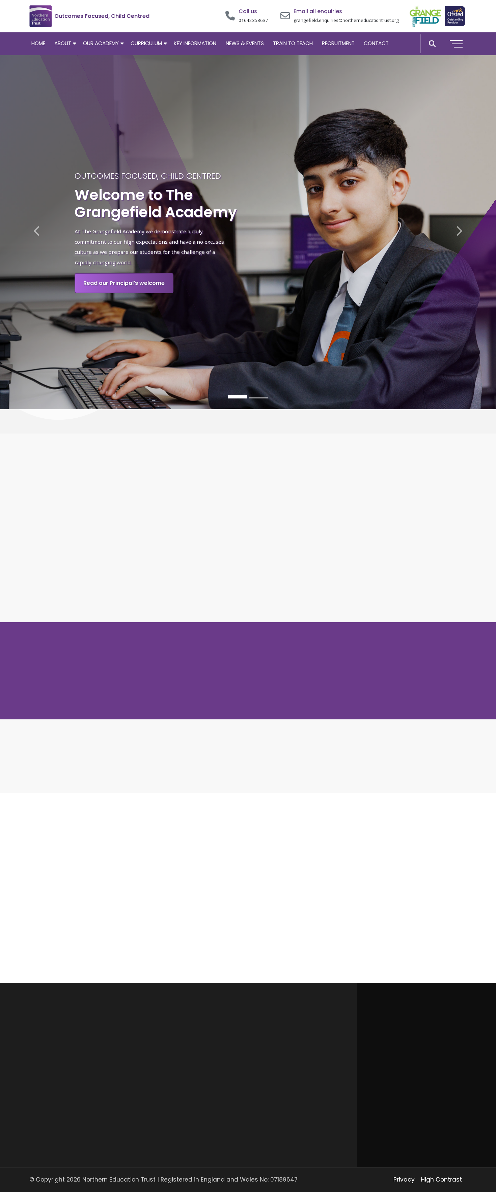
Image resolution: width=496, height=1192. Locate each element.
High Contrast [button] (441, 1179)
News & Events (245, 43)
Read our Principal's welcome (124, 283)
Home (38, 43)
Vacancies (153, 1114)
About (62, 43)
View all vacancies (440, 1083)
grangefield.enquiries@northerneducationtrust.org (346, 20)
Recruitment (338, 43)
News (147, 1100)
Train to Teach (293, 43)
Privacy (404, 1179)
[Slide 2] (258, 398)
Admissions (154, 1086)
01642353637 (253, 20)
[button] (432, 43)
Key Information (195, 43)
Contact (376, 43)
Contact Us (155, 1128)
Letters (149, 1059)
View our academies (349, 941)
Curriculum (146, 43)
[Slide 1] (237, 397)
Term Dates (155, 1072)
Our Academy (101, 43)
